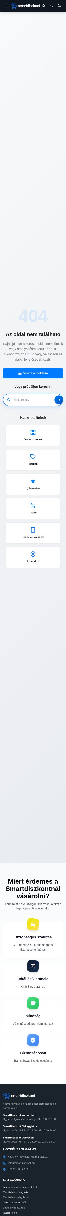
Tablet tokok (10, 1212)
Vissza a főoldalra (35, 373)
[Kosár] (59, 6)
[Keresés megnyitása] (43, 6)
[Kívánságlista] (51, 6)
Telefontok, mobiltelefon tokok (20, 1187)
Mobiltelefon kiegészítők (17, 1197)
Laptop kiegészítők (14, 1207)
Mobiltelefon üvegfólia (15, 1192)
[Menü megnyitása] (6, 6)
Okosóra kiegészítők (15, 1202)
